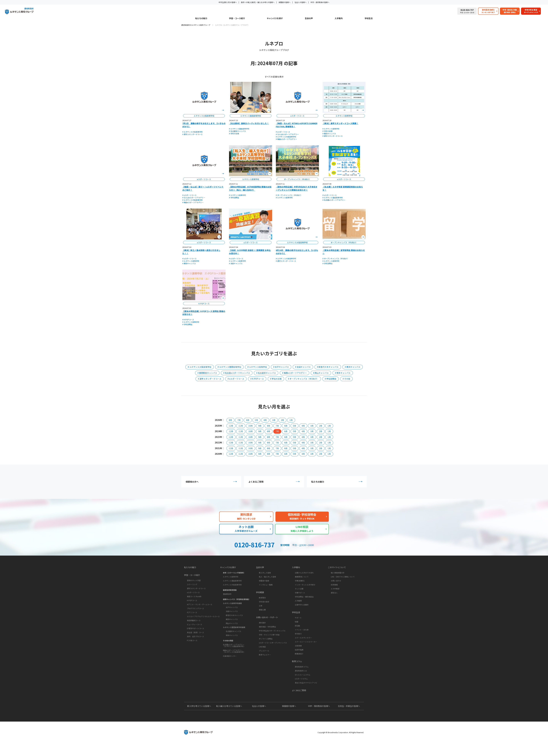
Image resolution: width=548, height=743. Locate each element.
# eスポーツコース (283, 132)
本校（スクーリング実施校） (234, 572)
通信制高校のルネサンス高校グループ (195, 25)
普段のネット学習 (194, 580)
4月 (265, 420)
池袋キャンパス (232, 611)
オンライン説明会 (266, 638)
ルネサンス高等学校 (230, 576)
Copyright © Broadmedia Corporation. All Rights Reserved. (341, 732)
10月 (250, 425)
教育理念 (262, 597)
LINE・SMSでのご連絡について (343, 576)
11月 (241, 425)
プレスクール (264, 650)
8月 (230, 420)
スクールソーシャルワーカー (306, 641)
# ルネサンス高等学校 (331, 128)
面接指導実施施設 (230, 590)
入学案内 (339, 18)
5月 (256, 420)
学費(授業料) (300, 580)
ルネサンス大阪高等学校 (232, 584)
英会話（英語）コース (195, 632)
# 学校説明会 (234, 197)
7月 (239, 420)
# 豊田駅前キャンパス (207, 372)
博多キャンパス (232, 635)
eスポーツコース (193, 592)
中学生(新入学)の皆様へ (228, 2)
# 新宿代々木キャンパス (328, 366)
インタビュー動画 (266, 584)
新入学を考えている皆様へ (199, 706)
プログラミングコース (195, 608)
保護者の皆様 (264, 580)
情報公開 (262, 609)
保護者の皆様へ (285, 2)
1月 (291, 420)
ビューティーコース (194, 624)
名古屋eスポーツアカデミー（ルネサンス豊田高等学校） (234, 645)
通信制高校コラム (302, 666)
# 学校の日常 (234, 133)
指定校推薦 (299, 649)
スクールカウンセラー (303, 637)
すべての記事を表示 (274, 76)
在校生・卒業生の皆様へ (349, 706)
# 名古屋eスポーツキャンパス (236, 372)
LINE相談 (262, 646)
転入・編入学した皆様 (267, 576)
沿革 (260, 605)
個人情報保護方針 (337, 572)
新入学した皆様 (265, 572)
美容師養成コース (194, 620)
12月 (231, 425)
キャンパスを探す (275, 18)
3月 (273, 420)
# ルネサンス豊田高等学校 (239, 128)
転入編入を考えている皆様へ (229, 706)
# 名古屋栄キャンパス (237, 131)
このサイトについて (337, 567)
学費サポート (300, 592)
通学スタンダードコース (196, 588)
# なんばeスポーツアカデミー (287, 134)
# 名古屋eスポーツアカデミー (334, 200)
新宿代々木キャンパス (234, 615)
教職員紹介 (299, 653)
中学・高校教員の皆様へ (320, 2)
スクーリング (192, 584)
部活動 (297, 625)
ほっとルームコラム (302, 674)
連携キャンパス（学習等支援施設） (236, 599)
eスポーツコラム (301, 678)
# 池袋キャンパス (235, 263)
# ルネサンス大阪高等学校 (192, 132)
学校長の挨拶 (264, 601)
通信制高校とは (301, 670)
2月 (282, 420)
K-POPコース (192, 600)
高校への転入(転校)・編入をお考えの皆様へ (258, 2)
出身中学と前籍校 (302, 604)
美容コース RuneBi (194, 596)
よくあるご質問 (255, 481)
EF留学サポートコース (195, 628)
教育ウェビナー (265, 654)
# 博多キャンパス (342, 372)
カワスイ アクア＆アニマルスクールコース (203, 616)
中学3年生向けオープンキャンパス (272, 630)
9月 (259, 425)
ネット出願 (299, 588)
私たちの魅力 (201, 18)
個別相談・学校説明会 (267, 626)
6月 (247, 420)
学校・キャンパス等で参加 (269, 634)
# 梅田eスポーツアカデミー (286, 139)
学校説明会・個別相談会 (304, 596)
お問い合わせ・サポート (267, 617)
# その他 (346, 378)
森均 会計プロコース (195, 636)
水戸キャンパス (232, 607)
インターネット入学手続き (305, 584)
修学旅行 (298, 633)
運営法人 (334, 592)
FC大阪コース (192, 640)
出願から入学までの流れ (304, 572)
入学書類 (298, 600)
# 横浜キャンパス (329, 133)
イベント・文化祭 (302, 629)
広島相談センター (230, 656)
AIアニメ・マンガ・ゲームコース (199, 604)
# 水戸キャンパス (281, 366)
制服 (296, 621)
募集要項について (302, 576)
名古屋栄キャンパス (233, 631)
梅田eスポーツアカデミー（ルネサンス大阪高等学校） (234, 651)
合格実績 (298, 645)
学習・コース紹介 (237, 18)
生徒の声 (309, 18)
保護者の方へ (192, 481)
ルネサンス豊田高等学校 (232, 580)
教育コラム (297, 661)
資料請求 (262, 622)
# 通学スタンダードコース (192, 134)
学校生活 (369, 18)
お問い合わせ (336, 580)
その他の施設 (228, 640)
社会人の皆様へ (301, 2)
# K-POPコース (188, 319)
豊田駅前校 (227, 594)
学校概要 (260, 592)
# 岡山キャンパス (321, 372)
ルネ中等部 (335, 588)
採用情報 (334, 584)
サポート (298, 617)
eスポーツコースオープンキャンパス (273, 642)
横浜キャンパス (232, 619)
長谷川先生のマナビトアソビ (306, 682)
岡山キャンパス (232, 623)
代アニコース (192, 612)
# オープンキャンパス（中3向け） (289, 195)
